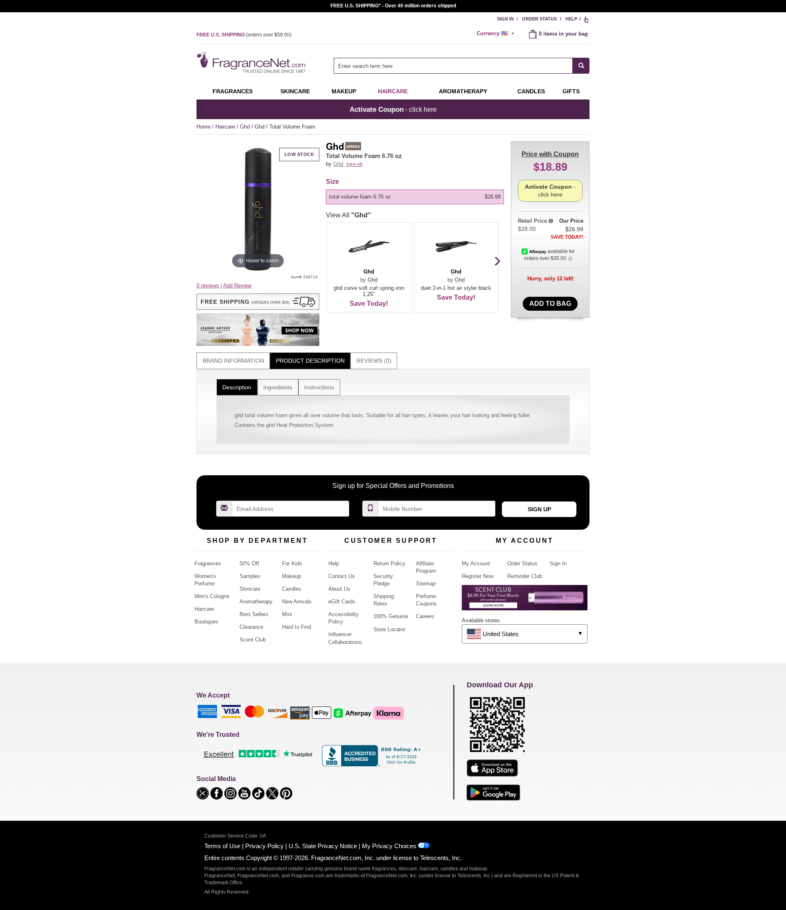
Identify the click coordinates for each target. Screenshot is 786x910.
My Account (476, 563)
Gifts (571, 91)
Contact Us (341, 576)
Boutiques (206, 622)
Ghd (245, 127)
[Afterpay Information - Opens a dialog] (534, 251)
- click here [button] (393, 109)
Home (203, 127)
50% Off (249, 563)
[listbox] (416, 197)
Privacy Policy (264, 845)
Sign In (505, 18)
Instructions (319, 387)
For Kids (292, 563)
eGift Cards (341, 601)
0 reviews (208, 285)
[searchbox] (453, 66)
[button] (257, 302)
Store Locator (389, 629)
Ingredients (277, 387)
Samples (249, 576)
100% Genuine (390, 616)
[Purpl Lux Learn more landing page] (524, 601)
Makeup (344, 91)
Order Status (539, 18)
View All (348, 215)
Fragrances (232, 91)
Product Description (310, 360)
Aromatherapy (256, 601)
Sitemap (426, 583)
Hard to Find (296, 627)
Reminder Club (524, 576)
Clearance (251, 627)
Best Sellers (254, 614)
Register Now (477, 576)
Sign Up (539, 509)
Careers (425, 616)
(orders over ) (243, 35)
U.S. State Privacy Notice (323, 845)
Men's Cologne (211, 596)
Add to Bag (550, 303)
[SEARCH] (581, 66)
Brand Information (233, 360)
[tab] (233, 360)
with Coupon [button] (550, 154)
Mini (287, 614)
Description (236, 387)
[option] (415, 197)
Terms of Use (222, 845)
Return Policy (389, 563)
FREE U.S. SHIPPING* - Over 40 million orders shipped (393, 6)
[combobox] (462, 66)
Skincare (295, 91)
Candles (291, 589)
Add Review (237, 285)
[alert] (497, 33)
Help (571, 18)
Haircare (393, 91)
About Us (339, 589)
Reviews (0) (374, 360)
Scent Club (252, 640)
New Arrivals (297, 601)
